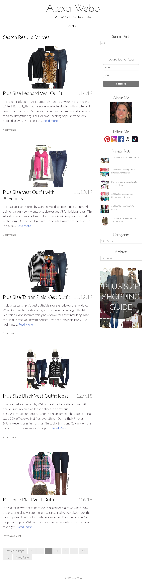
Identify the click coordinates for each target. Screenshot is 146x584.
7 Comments (9, 437)
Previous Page (15, 551)
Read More (50, 120)
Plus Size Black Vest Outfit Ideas (36, 396)
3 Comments (9, 234)
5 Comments (9, 333)
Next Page (22, 557)
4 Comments (9, 129)
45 (83, 551)
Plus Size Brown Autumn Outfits (125, 157)
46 (7, 557)
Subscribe (121, 83)
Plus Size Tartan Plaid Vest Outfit (36, 297)
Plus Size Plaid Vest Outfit (29, 499)
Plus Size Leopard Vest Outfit (32, 93)
